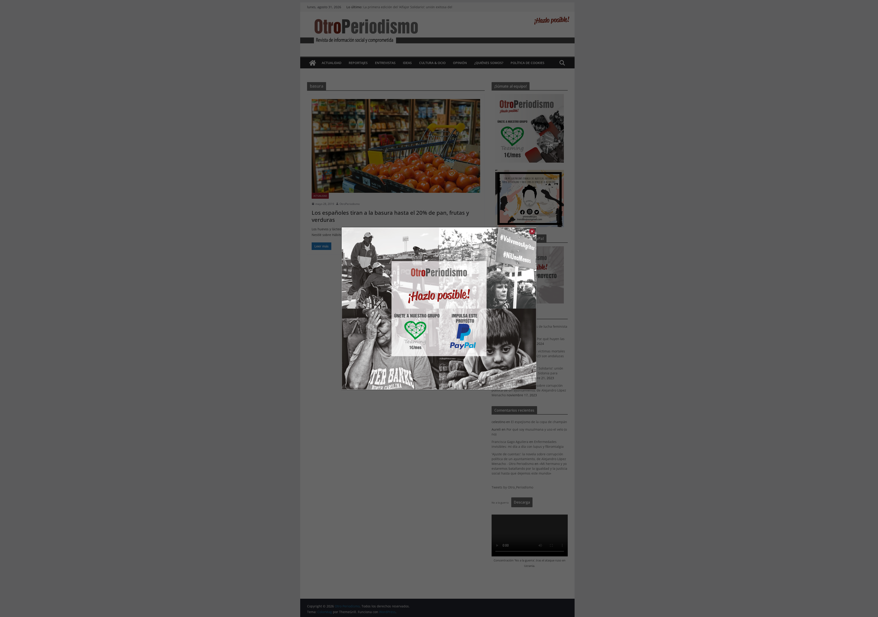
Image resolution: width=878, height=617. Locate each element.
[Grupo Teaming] (390, 308)
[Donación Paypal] (487, 308)
